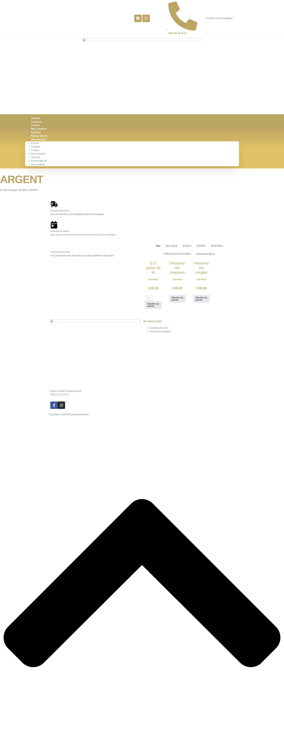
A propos (35, 146)
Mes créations (38, 153)
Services (35, 157)
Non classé (171, 246)
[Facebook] (138, 18)
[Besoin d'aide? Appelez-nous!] (54, 384)
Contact (35, 150)
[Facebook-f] (54, 405)
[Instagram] (146, 18)
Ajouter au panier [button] (153, 304)
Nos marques (38, 139)
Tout (158, 246)
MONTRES (217, 246)
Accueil (35, 143)
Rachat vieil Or (39, 161)
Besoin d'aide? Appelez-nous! (66, 391)
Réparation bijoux (205, 254)
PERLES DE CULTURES (177, 254)
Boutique (13, 190)
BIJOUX (23, 190)
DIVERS (201, 246)
